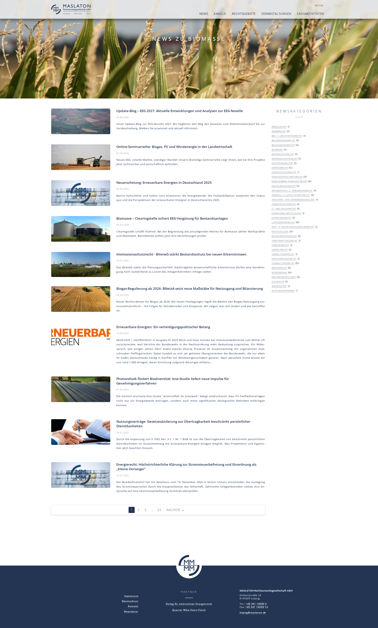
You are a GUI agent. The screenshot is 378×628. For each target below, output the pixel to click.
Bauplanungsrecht (283, 145)
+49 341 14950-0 (256, 603)
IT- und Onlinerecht (284, 208)
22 (159, 510)
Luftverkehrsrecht (283, 222)
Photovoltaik (280, 231)
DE (321, 5)
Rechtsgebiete (244, 14)
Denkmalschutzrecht (284, 158)
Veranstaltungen (276, 14)
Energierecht (280, 167)
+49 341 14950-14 (256, 606)
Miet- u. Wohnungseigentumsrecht (293, 226)
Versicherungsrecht (284, 258)
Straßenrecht (280, 245)
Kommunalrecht (282, 217)
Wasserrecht (279, 267)
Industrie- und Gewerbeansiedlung (293, 199)
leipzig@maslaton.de (253, 612)
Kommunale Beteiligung (286, 213)
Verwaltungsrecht (283, 263)
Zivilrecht (278, 281)
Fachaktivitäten (310, 14)
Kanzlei (220, 14)
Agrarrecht (279, 131)
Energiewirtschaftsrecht (287, 176)
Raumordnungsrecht (284, 236)
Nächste (175, 510)
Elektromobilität (282, 163)
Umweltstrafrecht (283, 254)
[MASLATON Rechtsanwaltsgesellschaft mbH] (71, 10)
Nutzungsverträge (283, 290)
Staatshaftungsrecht (284, 240)
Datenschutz (130, 601)
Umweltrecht (280, 249)
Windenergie (279, 272)
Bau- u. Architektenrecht (287, 135)
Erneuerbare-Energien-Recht (289, 181)
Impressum (131, 595)
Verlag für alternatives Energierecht (189, 603)
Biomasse (277, 149)
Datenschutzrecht (283, 154)
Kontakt (133, 606)
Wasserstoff (279, 286)
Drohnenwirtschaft (284, 277)
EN (316, 5)
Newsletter (131, 611)
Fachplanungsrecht (284, 186)
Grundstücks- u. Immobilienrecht (292, 190)
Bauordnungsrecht (283, 140)
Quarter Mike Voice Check (189, 609)
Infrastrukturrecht (284, 204)
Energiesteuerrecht (284, 172)
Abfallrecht (279, 126)
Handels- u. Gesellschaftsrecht (291, 195)
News (203, 14)
